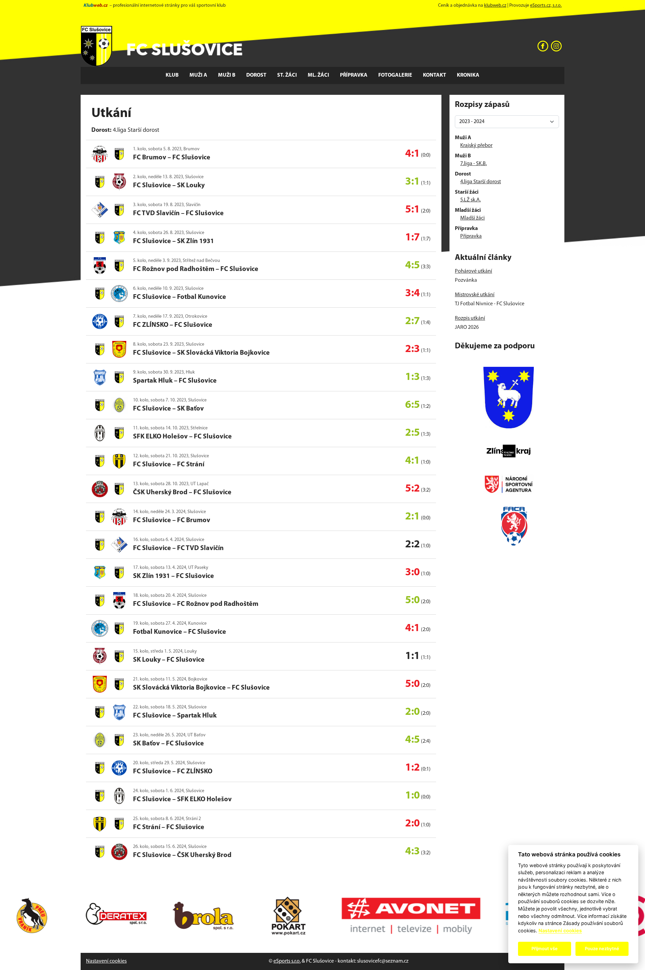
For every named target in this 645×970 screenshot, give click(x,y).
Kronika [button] (468, 75)
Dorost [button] (256, 75)
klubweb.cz (495, 5)
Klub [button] (172, 75)
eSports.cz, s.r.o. (546, 5)
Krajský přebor (476, 145)
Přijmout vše (544, 948)
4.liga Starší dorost (480, 182)
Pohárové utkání (473, 271)
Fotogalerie (395, 75)
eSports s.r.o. (287, 961)
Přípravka (471, 236)
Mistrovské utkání (474, 295)
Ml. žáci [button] (318, 75)
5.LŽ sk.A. (470, 200)
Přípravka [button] (354, 75)
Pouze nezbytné (602, 948)
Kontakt (434, 75)
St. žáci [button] (287, 75)
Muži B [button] (226, 75)
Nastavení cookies (106, 961)
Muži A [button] (198, 75)
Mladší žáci (472, 218)
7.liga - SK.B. (473, 163)
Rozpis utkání (470, 318)
